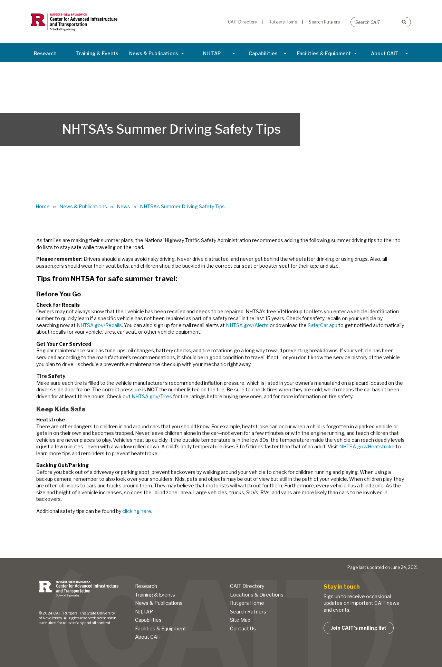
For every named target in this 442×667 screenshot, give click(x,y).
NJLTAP (212, 53)
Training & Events (97, 53)
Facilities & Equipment (324, 53)
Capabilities (263, 53)
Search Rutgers (248, 611)
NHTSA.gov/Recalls (99, 325)
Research (45, 53)
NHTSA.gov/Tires (152, 396)
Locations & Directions (257, 595)
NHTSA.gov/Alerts (247, 325)
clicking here (136, 511)
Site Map (240, 620)
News (123, 206)
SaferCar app (322, 325)
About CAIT (384, 53)
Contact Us (243, 628)
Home (43, 206)
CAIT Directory (247, 586)
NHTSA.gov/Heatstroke (367, 446)
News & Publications (153, 53)
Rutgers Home (247, 603)
